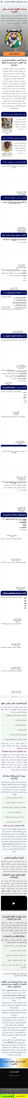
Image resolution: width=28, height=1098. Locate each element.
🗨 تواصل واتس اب (6, 1096)
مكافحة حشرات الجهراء (14, 1075)
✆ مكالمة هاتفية (21, 1096)
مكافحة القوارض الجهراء (14, 336)
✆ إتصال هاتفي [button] (14, 54)
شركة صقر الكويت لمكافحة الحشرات (15, 1)
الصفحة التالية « (14, 696)
